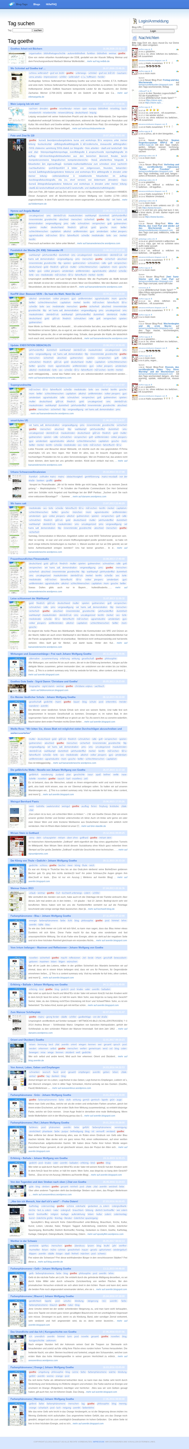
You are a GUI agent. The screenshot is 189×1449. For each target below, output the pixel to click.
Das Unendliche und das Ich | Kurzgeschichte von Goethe (43, 1331)
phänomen (54, 1127)
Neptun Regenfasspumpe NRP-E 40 (159, 141)
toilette (32, 778)
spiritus (45, 1245)
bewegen (34, 1052)
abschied (63, 219)
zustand (60, 774)
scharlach (43, 1407)
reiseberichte (49, 112)
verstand (110, 1131)
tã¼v (62, 235)
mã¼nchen (51, 235)
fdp (108, 219)
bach (124, 108)
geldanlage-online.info (147, 156)
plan (68, 774)
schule (93, 702)
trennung (42, 1044)
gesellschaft (88, 658)
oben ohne (72, 837)
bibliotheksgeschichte (55, 53)
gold (93, 227)
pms (66, 223)
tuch (58, 1407)
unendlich (40, 1336)
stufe (68, 1099)
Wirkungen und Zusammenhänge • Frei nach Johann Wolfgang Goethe (51, 654)
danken (55, 1076)
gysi (92, 231)
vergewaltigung (53, 223)
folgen (62, 961)
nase (124, 774)
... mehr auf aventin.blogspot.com (98, 721)
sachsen (33, 108)
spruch (116, 1044)
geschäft (108, 957)
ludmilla (40, 806)
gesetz (93, 1249)
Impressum (98, 1442)
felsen (45, 1249)
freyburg (103, 806)
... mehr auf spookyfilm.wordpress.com (104, 1234)
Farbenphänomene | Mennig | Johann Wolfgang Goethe (42, 1399)
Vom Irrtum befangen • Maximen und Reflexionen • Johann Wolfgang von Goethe (57, 947)
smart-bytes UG (19, 420)
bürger (59, 1253)
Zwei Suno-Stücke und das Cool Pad (159, 277)
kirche (32, 1210)
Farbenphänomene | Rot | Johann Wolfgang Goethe (40, 1122)
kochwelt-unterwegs (72, 893)
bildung (89, 1210)
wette (116, 774)
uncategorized (36, 215)
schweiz (102, 1253)
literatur (68, 1218)
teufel (106, 1245)
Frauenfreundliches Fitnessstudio (30, 559)
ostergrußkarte (119, 1206)
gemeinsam (95, 1048)
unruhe (67, 1301)
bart (68, 778)
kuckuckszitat (44, 144)
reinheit (74, 1186)
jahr (114, 1245)
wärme (112, 1372)
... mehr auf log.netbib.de (97, 61)
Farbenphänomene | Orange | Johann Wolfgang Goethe (42, 1367)
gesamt (107, 1044)
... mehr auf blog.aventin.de (49, 1261)
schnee (62, 1249)
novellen (42, 778)
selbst (53, 1048)
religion (54, 1214)
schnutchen (84, 223)
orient (74, 1044)
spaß (98, 774)
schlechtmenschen (38, 231)
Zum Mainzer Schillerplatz (26, 1012)
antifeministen (80, 231)
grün (112, 1099)
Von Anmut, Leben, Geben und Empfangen (35, 1067)
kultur (99, 1214)
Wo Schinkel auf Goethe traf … (28, 68)
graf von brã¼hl (107, 73)
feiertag (58, 1218)
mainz (61, 476)
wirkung (76, 658)
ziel (84, 957)
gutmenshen (120, 223)
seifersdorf (74, 77)
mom (113, 227)
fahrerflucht (73, 235)
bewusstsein (120, 957)
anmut (32, 1076)
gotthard (84, 837)
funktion (91, 53)
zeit (85, 778)
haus (124, 180)
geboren (33, 961)
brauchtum (78, 1210)
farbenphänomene (48, 920)
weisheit (113, 1186)
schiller (63, 77)
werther (123, 1245)
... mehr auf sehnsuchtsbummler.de (87, 128)
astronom (51, 1340)
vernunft (100, 1131)
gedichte (48, 702)
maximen (44, 961)
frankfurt (33, 476)
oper (84, 108)
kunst (32, 1218)
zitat (31, 810)
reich (91, 865)
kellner (107, 774)
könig (77, 865)
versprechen (98, 223)
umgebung (43, 1372)
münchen (77, 512)
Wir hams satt (18, 503)
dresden (44, 108)
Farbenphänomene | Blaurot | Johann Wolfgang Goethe (42, 1296)
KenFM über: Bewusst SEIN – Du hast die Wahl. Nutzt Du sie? (46, 294)
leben (54, 961)
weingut (66, 806)
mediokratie (98, 235)
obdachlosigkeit (75, 476)
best (51, 1044)
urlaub (32, 893)
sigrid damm (48, 686)
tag (48, 1076)
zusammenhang (50, 658)
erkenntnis (111, 702)
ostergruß (65, 1210)
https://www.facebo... (155, 217)
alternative (34, 658)
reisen (77, 108)
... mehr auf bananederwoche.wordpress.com (97, 243)
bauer (77, 702)
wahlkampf (90, 215)
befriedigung (76, 1131)
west (105, 1048)
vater (87, 989)
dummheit (104, 215)
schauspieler (49, 837)
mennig (123, 1403)
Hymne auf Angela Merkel (25, 211)
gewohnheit (74, 1249)
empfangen (84, 1072)
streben (46, 1186)
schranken (34, 1072)
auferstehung (78, 1214)
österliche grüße (45, 1218)
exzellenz (77, 778)
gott (109, 223)
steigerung (92, 1301)
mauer (85, 1249)
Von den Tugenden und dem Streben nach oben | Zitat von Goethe (48, 1182)
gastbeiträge (84, 1017)
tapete (105, 1099)
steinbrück (112, 314)
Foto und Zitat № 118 (22, 135)
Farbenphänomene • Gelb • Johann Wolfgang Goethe (41, 1268)
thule (84, 865)
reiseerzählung (65, 112)
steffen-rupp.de (144, 49)
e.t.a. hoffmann (88, 77)
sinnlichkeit (34, 1131)
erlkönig (33, 989)
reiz (104, 1301)
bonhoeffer (42, 1214)
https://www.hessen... (152, 208)
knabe (80, 989)
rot (93, 1131)
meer (70, 865)
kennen (92, 1044)
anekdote (34, 1245)
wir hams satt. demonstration (64, 310)
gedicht (64, 989)
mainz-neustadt (109, 476)
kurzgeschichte (36, 1340)
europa (92, 108)
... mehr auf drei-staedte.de (92, 826)
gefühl (86, 1127)
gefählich (33, 774)
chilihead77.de (144, 91)
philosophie (111, 658)
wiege (51, 1052)
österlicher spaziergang (86, 1218)
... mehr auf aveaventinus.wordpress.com (70, 1088)
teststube (114, 806)
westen (32, 1048)
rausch (61, 778)
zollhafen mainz (48, 476)
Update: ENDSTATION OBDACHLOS (31, 345)
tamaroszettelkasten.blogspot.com (152, 60)
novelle (85, 1336)
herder (101, 77)
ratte (73, 223)
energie (33, 920)
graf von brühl (57, 73)
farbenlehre (88, 1407)
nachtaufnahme (37, 168)
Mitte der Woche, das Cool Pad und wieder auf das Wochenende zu (159, 225)
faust (55, 1072)
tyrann (91, 1245)
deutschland (81, 112)
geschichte (79, 774)
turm (69, 1336)
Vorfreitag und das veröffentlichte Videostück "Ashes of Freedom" (159, 166)
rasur (90, 774)
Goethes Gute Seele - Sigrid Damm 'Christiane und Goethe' (44, 681)
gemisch (95, 1099)
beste (91, 957)
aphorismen (105, 1249)
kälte (41, 924)
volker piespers (119, 231)
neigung (67, 1407)
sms (49, 215)
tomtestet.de (143, 288)
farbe (63, 920)
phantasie (47, 1131)
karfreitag (34, 1206)
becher (62, 865)
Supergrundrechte (21, 385)
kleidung (79, 1301)
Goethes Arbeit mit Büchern (26, 48)
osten (124, 1048)
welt (78, 1052)
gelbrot (32, 1403)
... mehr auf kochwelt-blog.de (100, 909)
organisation (35, 53)
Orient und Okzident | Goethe (27, 1039)
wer (100, 1044)
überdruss (80, 1245)
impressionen (50, 77)
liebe (76, 1127)
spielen (33, 227)
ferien (94, 806)
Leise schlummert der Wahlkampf (30, 598)
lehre (124, 920)
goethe (121, 53)
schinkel (92, 73)
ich (30, 1336)
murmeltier (34, 1249)
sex (115, 235)
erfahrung (65, 658)
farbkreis (33, 1127)
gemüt (86, 1099)
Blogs (36, 4)
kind (41, 989)
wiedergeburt (120, 1249)
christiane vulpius (83, 686)
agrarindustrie (36, 235)
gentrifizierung (92, 476)
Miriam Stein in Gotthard (25, 833)
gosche (103, 227)
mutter (44, 227)
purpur (65, 1131)
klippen (33, 1253)
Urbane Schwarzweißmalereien (28, 472)
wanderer (34, 706)
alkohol (67, 231)
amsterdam (102, 231)
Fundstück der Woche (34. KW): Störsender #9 (37, 250)
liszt (58, 893)
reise (43, 1052)
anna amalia (35, 77)
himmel (115, 920)
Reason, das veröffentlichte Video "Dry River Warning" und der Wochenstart (159, 369)
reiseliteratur (65, 108)
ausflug (85, 806)
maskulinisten (76, 215)
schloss (43, 865)
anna (31, 837)
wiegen (82, 1044)
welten (83, 1048)
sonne (75, 1372)
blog (84, 702)
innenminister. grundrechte (43, 219)
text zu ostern (44, 1210)
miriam (61, 837)
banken (40, 480)
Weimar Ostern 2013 (22, 888)
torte (108, 235)
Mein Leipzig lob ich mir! (25, 104)
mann (58, 702)
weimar (112, 53)
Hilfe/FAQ (51, 4)
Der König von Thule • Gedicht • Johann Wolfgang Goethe (44, 860)
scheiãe (85, 235)
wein (31, 806)
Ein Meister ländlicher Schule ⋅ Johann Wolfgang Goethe (43, 697)
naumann (122, 73)
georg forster (52, 1017)
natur (56, 1210)
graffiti (49, 480)
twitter (124, 227)
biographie (34, 686)
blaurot (53, 1305)
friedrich (72, 227)
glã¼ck (83, 227)
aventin (44, 706)
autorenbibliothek (76, 53)
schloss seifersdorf (38, 73)
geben (106, 1072)
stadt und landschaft (111, 148)
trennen (59, 1052)
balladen (106, 989)
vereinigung (121, 1127)
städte (64, 1017)
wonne (50, 1376)
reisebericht (35, 112)
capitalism (56, 231)
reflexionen (74, 957)
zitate (124, 806)
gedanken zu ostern (98, 1206)
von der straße (100, 1017)
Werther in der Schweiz (24, 1241)
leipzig (93, 112)
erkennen (43, 1048)
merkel (123, 235)
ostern (87, 893)
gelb (31, 1273)
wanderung (47, 774)
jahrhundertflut (119, 215)
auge (119, 1099)
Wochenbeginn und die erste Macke (159, 324)
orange (59, 1376)
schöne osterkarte (76, 1206)
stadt (67, 1253)
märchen (84, 1253)
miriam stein (105, 837)
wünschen (72, 961)
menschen (76, 219)
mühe (53, 1249)
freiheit (75, 1253)
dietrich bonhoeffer (104, 1210)
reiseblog (115, 108)
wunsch (46, 1072)
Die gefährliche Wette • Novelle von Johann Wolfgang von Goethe (48, 770)
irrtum (98, 957)
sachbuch (99, 686)
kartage (65, 1214)
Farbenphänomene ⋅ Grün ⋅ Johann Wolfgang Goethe (41, 1095)
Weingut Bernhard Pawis (25, 801)
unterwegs (81, 73)
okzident (70, 1052)
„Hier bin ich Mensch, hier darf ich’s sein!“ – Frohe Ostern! (44, 1201)
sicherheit (89, 219)
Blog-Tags (22, 4)
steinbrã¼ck (60, 215)
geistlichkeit (35, 1301)
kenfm (32, 239)
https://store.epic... (155, 100)
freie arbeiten (92, 148)
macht (64, 957)
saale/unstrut (53, 806)
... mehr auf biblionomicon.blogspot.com (48, 690)
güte (31, 1186)
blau (47, 924)
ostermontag (120, 1214)
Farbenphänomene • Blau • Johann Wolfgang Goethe (41, 916)
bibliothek (102, 53)
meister (123, 702)
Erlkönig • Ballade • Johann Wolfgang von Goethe (39, 984)
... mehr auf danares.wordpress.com (88, 496)
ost (110, 1048)
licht (70, 920)
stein (38, 837)
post (101, 702)
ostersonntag (47, 1206)
